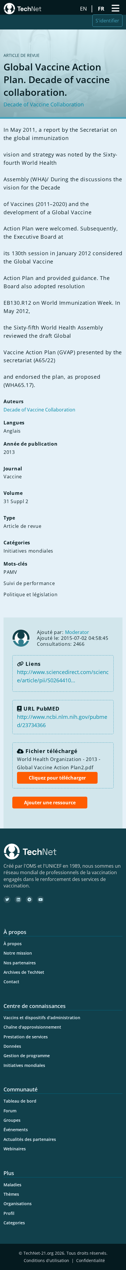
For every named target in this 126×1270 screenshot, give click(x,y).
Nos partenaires (20, 963)
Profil (9, 1213)
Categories (14, 1222)
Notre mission (18, 953)
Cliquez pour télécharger (57, 778)
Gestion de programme (27, 1055)
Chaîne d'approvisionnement (32, 1027)
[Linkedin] (18, 899)
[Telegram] (29, 899)
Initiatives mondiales (24, 1065)
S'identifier (107, 20)
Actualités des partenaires (30, 1139)
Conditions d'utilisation (46, 1260)
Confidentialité (90, 1260)
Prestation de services (26, 1037)
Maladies (12, 1184)
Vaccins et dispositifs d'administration (42, 1017)
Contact (11, 981)
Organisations (18, 1203)
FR (102, 8)
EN (84, 8)
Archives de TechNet (24, 972)
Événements (16, 1129)
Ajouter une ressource (50, 802)
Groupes (12, 1120)
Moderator (77, 632)
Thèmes (11, 1194)
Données (12, 1046)
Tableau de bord (20, 1101)
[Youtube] (40, 899)
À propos (13, 943)
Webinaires (15, 1149)
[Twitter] (7, 899)
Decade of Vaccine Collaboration (44, 104)
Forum (10, 1110)
